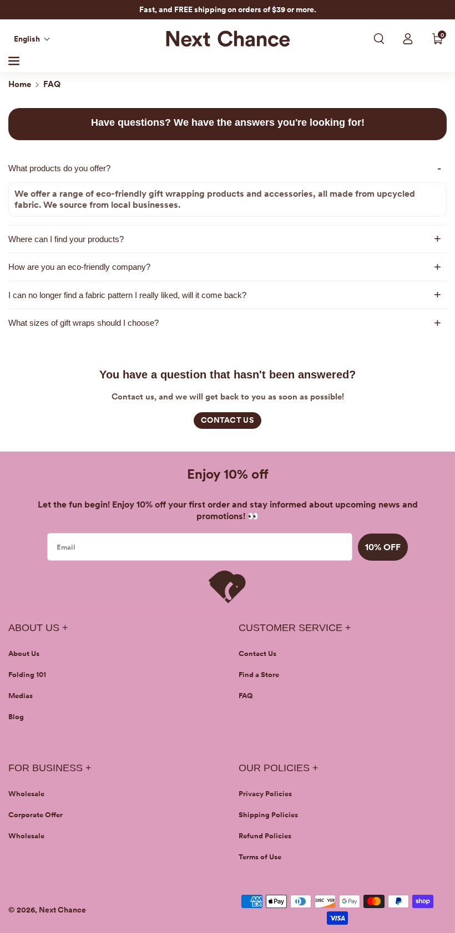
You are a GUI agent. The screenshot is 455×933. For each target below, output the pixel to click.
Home (19, 84)
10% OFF (383, 547)
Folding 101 (27, 674)
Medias (20, 695)
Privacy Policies (265, 794)
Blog (16, 716)
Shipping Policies (268, 815)
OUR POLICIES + (278, 767)
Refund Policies (265, 836)
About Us (23, 653)
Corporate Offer (35, 815)
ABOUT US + (38, 627)
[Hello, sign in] (408, 39)
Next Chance (62, 909)
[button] (32, 39)
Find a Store (259, 674)
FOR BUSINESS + (50, 767)
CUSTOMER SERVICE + (295, 627)
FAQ (246, 695)
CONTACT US (227, 420)
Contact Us (257, 653)
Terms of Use (260, 857)
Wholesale (26, 794)
